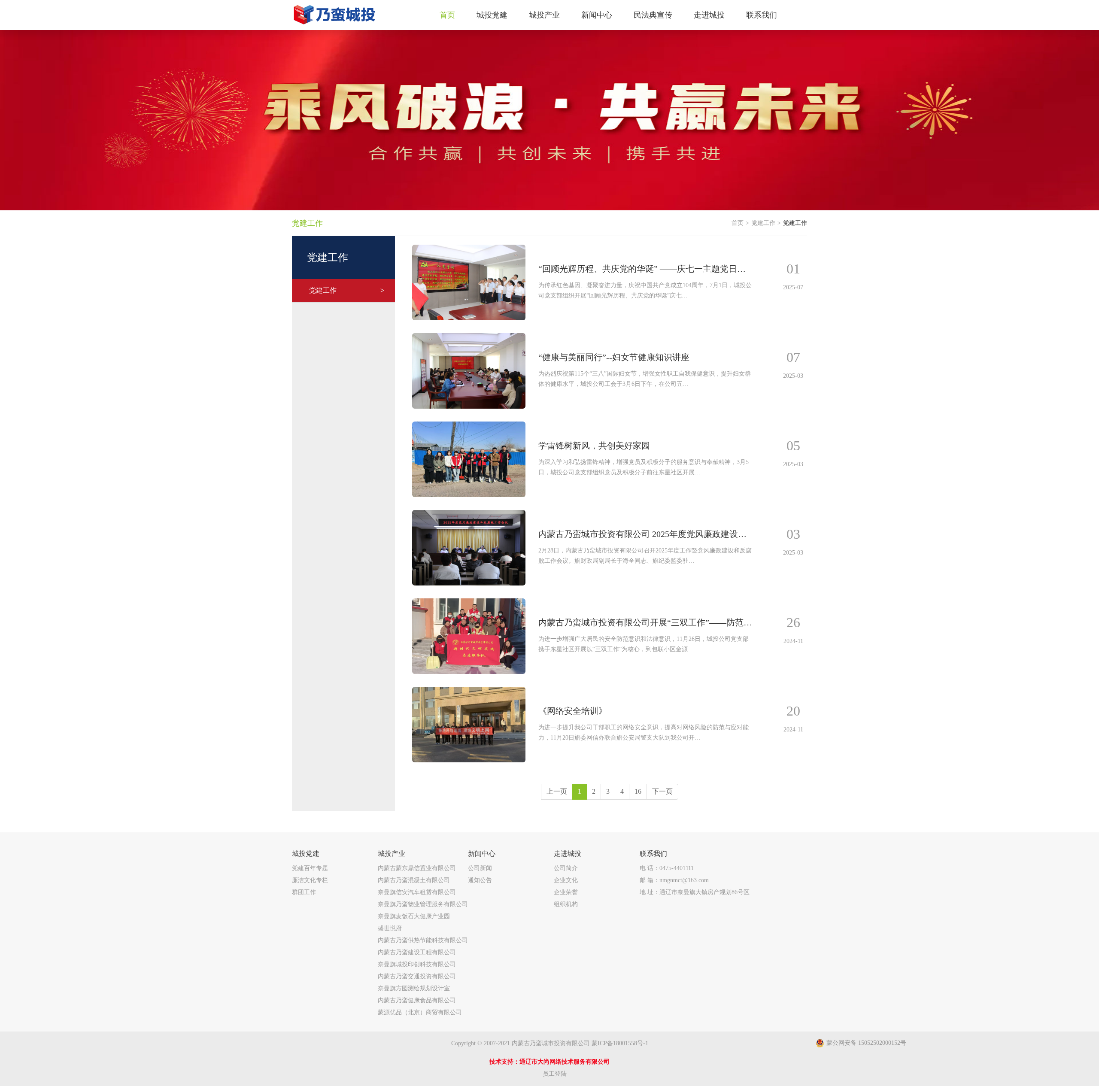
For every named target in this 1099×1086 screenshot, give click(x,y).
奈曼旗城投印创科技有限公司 (417, 964)
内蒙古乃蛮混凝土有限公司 (414, 880)
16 (638, 791)
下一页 (662, 791)
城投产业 (391, 853)
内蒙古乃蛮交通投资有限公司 (417, 976)
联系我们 (653, 853)
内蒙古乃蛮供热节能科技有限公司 (423, 940)
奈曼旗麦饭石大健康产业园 (414, 916)
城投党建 (305, 853)
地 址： (695, 892)
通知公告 (480, 880)
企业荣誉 (566, 892)
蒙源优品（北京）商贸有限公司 (420, 1012)
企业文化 (566, 880)
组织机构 (566, 904)
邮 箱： (674, 880)
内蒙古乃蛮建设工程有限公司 (417, 952)
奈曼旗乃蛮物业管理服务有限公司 (423, 904)
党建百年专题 (310, 868)
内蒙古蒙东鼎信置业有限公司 (417, 868)
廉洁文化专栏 (310, 880)
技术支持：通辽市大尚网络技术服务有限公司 (549, 1062)
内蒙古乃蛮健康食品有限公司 (417, 1000)
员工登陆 (555, 1074)
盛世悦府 (390, 928)
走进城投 (567, 853)
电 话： (667, 868)
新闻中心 (481, 853)
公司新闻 (480, 868)
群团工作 (304, 892)
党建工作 (346, 290)
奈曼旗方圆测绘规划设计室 (414, 988)
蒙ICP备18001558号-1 (620, 1043)
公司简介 (566, 868)
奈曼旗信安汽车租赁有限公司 (417, 892)
